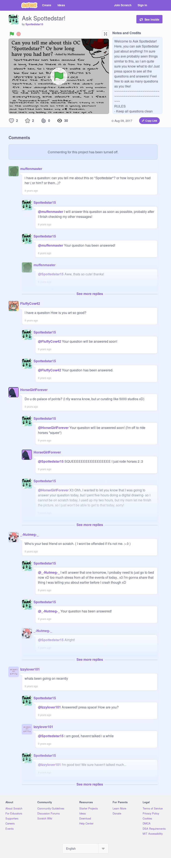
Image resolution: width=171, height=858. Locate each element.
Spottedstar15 (34, 24)
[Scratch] (29, 5)
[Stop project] (18, 34)
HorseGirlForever (34, 389)
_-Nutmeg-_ (29, 534)
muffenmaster (31, 168)
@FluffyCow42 (49, 341)
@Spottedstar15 (51, 274)
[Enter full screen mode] (105, 33)
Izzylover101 (30, 669)
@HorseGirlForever (53, 427)
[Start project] (12, 34)
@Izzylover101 (49, 707)
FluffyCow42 (30, 303)
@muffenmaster (50, 211)
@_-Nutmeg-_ (49, 572)
